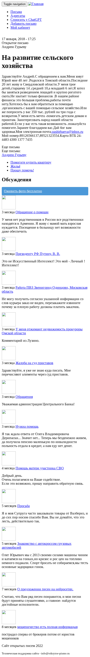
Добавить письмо (23, 23)
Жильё (15, 166)
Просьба (23, 506)
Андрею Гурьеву (14, 155)
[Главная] (35, 4)
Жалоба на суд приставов (34, 363)
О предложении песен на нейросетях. (45, 589)
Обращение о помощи (32, 212)
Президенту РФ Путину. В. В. (38, 254)
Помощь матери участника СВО (40, 468)
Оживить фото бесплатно (23, 191)
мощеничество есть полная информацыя (47, 627)
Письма (16, 12)
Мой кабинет (20, 27)
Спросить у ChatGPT (26, 19)
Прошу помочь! (22, 170)
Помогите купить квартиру (30, 162)
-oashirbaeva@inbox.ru (67, 132)
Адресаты (17, 16)
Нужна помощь (27, 426)
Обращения (24, 397)
